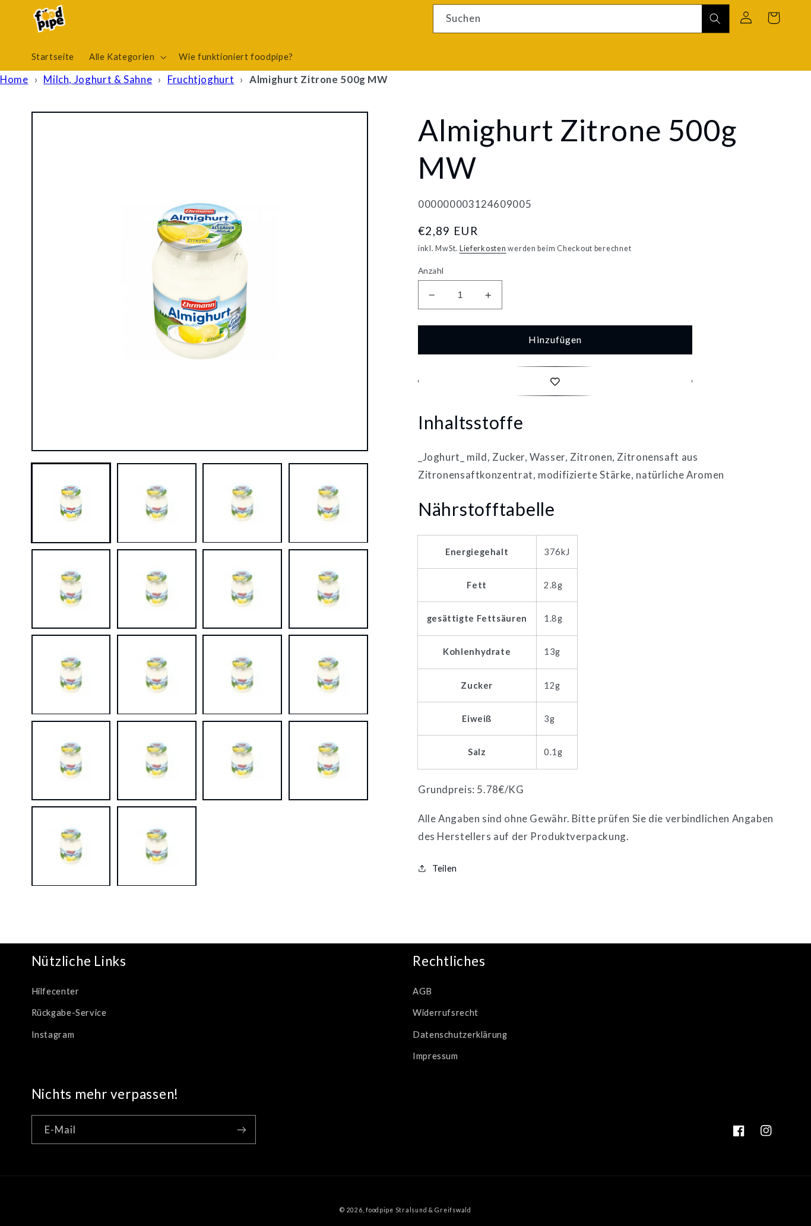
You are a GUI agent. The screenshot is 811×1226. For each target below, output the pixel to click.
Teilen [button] (444, 868)
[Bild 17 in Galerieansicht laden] (71, 846)
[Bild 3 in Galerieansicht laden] (242, 503)
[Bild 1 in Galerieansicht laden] (71, 503)
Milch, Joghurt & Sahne (97, 79)
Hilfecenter (55, 991)
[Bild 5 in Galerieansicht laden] (71, 589)
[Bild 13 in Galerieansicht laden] (71, 760)
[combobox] (581, 19)
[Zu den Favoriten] (555, 380)
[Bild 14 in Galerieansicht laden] (157, 760)
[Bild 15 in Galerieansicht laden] (242, 760)
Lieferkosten (483, 248)
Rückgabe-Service (69, 1012)
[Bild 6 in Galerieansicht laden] (157, 589)
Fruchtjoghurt (200, 79)
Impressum (435, 1055)
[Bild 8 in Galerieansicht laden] (328, 589)
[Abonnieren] (241, 1129)
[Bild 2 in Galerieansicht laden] (157, 503)
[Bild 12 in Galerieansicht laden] (328, 675)
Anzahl (431, 270)
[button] (126, 57)
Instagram (53, 1034)
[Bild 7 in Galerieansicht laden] (242, 589)
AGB (422, 991)
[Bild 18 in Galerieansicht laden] (157, 846)
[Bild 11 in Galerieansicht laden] (242, 675)
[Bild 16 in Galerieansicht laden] (328, 760)
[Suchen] (715, 19)
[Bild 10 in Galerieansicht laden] (157, 675)
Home (14, 79)
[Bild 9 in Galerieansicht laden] (71, 675)
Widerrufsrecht (446, 1012)
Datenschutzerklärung (460, 1034)
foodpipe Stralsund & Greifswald (418, 1210)
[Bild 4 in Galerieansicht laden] (328, 503)
